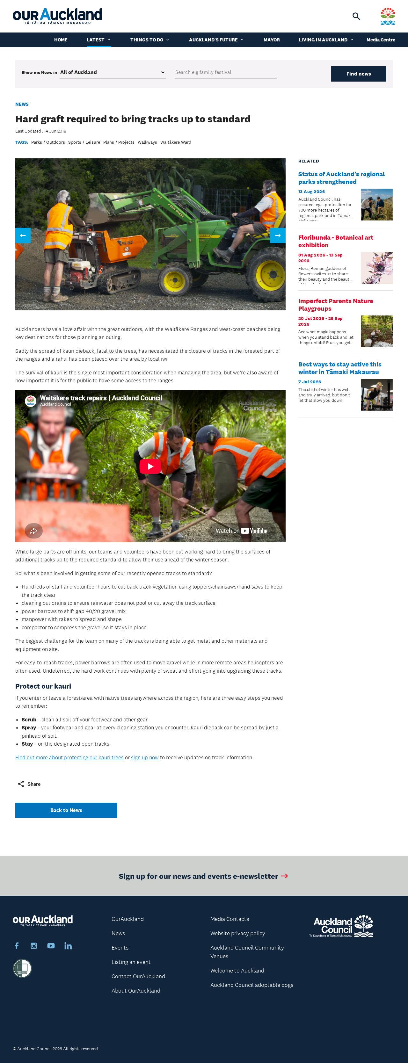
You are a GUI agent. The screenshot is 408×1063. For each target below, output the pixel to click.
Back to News (66, 810)
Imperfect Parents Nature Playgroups (335, 304)
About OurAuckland (136, 990)
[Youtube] (51, 946)
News (22, 104)
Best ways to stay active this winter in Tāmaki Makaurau (340, 368)
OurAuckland (128, 918)
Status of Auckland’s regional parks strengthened (341, 177)
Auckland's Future (213, 40)
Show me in (39, 72)
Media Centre (381, 40)
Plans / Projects (119, 142)
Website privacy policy (237, 933)
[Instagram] (34, 946)
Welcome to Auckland (237, 970)
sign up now (145, 757)
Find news (358, 73)
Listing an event (131, 961)
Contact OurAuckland (138, 976)
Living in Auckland (323, 40)
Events (120, 947)
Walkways (147, 142)
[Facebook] (16, 946)
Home (61, 40)
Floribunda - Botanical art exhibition (335, 241)
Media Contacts (229, 918)
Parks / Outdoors (48, 142)
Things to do (146, 40)
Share (33, 784)
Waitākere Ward (175, 142)
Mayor (272, 40)
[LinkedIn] (68, 946)
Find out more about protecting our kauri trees (69, 757)
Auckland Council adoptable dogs (251, 984)
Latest (96, 40)
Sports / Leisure (84, 142)
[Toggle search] (356, 16)
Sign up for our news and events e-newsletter (198, 876)
